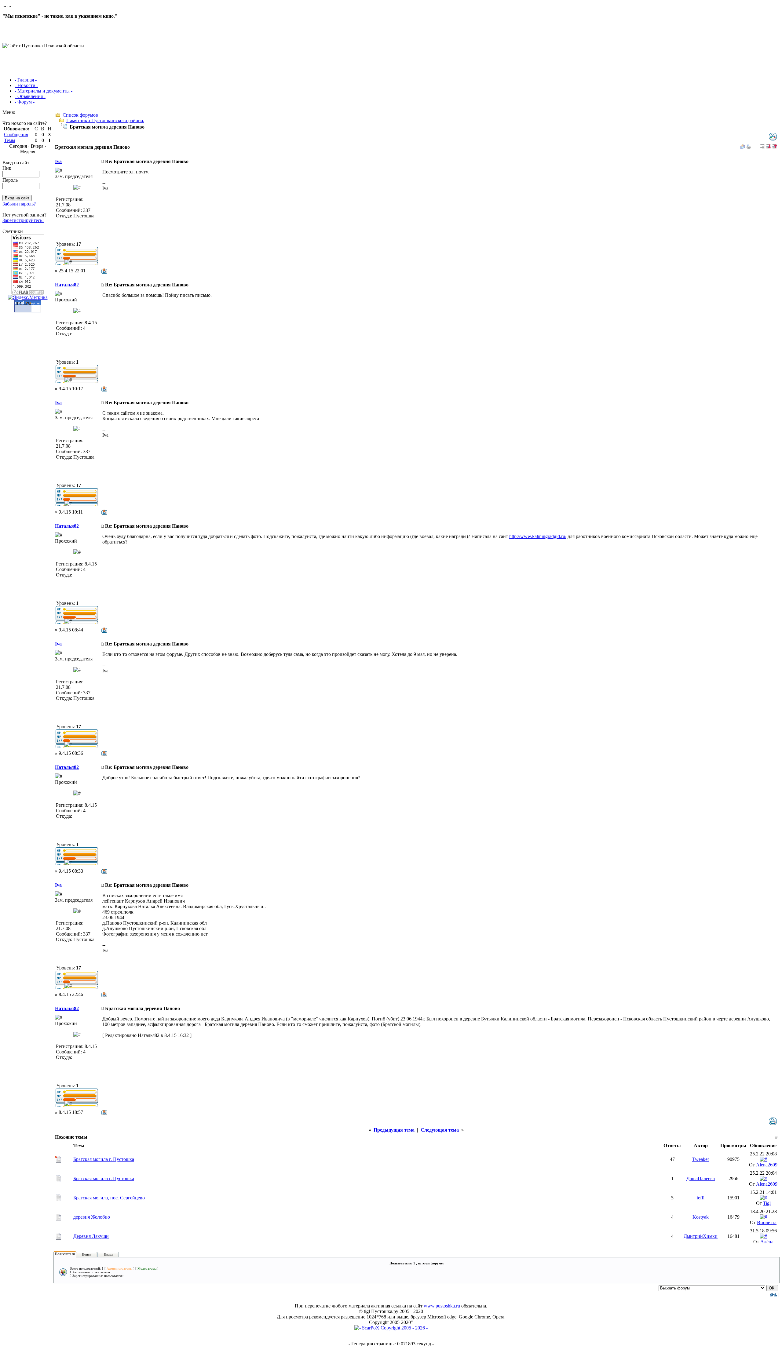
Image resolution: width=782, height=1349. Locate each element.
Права (108, 1254)
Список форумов (80, 115)
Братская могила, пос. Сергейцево (109, 1197)
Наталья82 (67, 284)
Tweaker (700, 1159)
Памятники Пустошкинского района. (105, 120)
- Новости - (26, 85)
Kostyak (700, 1217)
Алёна (766, 1241)
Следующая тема (440, 1130)
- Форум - (25, 101)
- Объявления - (30, 96)
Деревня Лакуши (91, 1236)
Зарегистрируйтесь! (23, 220)
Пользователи (65, 1254)
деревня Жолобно (91, 1217)
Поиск (86, 1254)
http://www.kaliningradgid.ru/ (537, 536)
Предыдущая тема (394, 1130)
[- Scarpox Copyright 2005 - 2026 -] (391, 1327)
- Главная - (26, 79)
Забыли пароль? (19, 203)
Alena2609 (766, 1164)
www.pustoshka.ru (442, 1305)
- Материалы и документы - (43, 90)
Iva (58, 161)
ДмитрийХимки (701, 1236)
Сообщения (16, 134)
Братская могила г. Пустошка (103, 1159)
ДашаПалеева (700, 1178)
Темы (9, 140)
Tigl (767, 1203)
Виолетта (767, 1222)
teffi (700, 1197)
